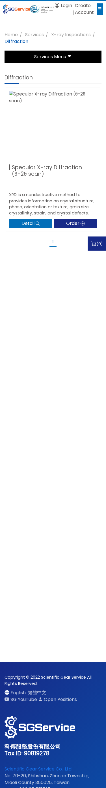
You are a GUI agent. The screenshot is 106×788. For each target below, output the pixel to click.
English (18, 692)
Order (72, 223)
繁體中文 (37, 692)
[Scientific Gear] (16, 9)
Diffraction (16, 41)
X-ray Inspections (71, 34)
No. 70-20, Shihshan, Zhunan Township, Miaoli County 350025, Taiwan (47, 779)
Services (34, 34)
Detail (27, 223)
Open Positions (60, 699)
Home (11, 34)
